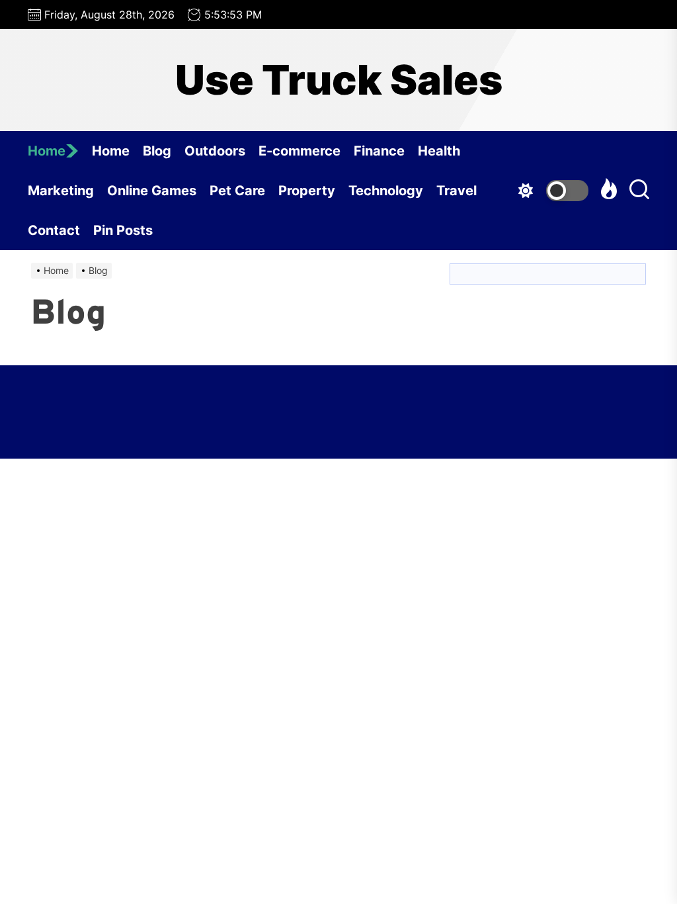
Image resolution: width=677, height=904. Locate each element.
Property (306, 191)
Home (46, 151)
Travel (456, 191)
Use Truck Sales (338, 80)
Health (439, 151)
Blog (157, 151)
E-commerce (299, 151)
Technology (385, 191)
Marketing (61, 191)
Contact (54, 230)
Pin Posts (123, 230)
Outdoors (214, 151)
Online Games (151, 191)
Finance (379, 151)
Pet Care (237, 191)
